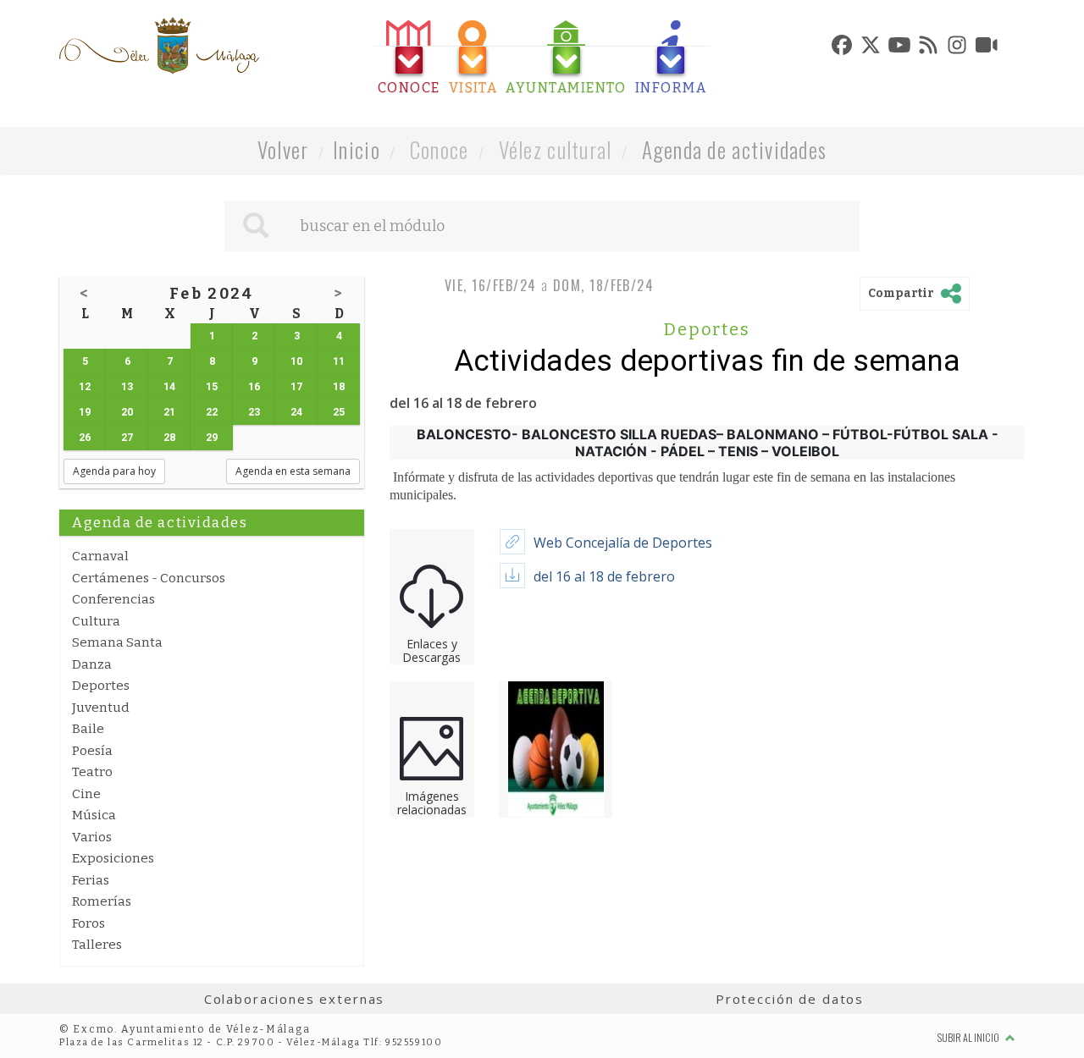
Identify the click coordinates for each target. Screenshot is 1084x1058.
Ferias (90, 880)
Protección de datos (790, 998)
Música (94, 815)
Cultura (96, 621)
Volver (283, 149)
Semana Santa (117, 642)
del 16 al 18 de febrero (604, 576)
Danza (92, 664)
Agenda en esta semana (293, 471)
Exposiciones (113, 858)
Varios (92, 837)
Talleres (97, 944)
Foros (88, 923)
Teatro (92, 772)
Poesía (92, 750)
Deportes (101, 685)
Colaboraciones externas (294, 998)
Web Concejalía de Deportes (623, 542)
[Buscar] (255, 226)
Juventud (101, 707)
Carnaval (100, 556)
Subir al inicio (969, 1037)
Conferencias (113, 599)
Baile (88, 728)
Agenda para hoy (114, 471)
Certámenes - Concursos (148, 578)
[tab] (409, 58)
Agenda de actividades (734, 149)
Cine (86, 794)
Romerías (101, 901)
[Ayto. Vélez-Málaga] (159, 45)
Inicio (356, 149)
